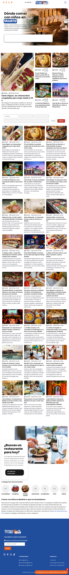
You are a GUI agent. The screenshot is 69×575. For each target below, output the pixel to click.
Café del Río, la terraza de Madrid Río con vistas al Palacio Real (60, 105)
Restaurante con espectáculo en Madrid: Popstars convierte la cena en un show (12, 329)
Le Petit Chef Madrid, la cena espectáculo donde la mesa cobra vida (42, 105)
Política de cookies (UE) (57, 565)
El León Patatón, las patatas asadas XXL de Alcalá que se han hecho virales (34, 146)
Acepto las (16, 540)
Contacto (53, 560)
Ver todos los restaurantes (11, 472)
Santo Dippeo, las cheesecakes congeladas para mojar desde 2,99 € (17, 98)
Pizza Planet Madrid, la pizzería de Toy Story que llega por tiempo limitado (34, 254)
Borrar (53, 121)
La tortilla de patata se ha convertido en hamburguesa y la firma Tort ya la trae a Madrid (34, 329)
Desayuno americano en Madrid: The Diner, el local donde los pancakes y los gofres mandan (34, 292)
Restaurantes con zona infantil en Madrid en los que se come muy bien (34, 400)
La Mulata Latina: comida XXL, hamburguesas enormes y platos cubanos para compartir (12, 254)
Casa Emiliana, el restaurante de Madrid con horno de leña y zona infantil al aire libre (12, 400)
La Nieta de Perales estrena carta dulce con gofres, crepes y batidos (56, 254)
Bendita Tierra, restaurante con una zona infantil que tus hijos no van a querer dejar (34, 365)
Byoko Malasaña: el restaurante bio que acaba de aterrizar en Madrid (34, 219)
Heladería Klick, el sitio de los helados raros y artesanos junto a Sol (56, 219)
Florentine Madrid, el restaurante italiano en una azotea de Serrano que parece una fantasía (12, 292)
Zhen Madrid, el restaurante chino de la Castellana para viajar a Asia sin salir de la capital (56, 181)
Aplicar (61, 121)
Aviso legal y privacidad (57, 563)
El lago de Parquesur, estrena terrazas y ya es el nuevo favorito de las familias (12, 365)
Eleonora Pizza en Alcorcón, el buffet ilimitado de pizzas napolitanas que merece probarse (59, 76)
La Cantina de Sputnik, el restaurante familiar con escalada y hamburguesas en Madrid (56, 329)
